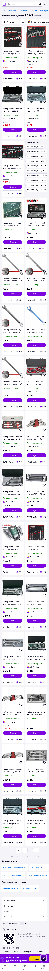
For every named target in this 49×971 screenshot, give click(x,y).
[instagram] (13, 947)
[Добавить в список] (21, 44)
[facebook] (8, 947)
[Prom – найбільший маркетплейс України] (4, 4)
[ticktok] (17, 947)
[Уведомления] (45, 4)
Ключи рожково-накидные (14, 867)
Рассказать (36, 959)
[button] (12, 72)
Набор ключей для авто (13, 875)
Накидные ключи (10, 888)
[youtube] (4, 947)
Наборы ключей (30, 888)
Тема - (13, 923)
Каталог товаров (9, 11)
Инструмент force (39, 867)
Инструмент (25, 11)
